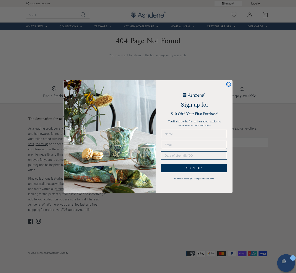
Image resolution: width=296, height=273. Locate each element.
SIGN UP (194, 168)
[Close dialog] (228, 84)
